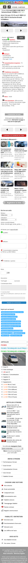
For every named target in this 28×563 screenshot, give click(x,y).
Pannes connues (9, 507)
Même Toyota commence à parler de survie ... (21, 190)
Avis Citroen (7, 473)
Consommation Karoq (7, 328)
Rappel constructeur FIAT (8, 314)
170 (10, 397)
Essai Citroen (7, 465)
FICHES (15, 7)
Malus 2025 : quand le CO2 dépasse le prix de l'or (20, 171)
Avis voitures (8, 485)
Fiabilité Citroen (8, 476)
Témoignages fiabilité (10, 503)
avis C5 (6, 372)
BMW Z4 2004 (5, 335)
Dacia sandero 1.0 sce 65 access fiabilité (12, 330)
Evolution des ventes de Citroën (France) (14, 441)
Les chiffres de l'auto (10, 530)
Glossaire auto (8, 527)
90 (9, 384)
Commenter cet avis (14, 114)
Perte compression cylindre (8, 319)
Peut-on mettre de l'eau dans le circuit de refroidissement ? (7, 172)
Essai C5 (5, 367)
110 (10, 387)
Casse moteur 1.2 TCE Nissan (9, 316)
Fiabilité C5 (6, 377)
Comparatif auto (9, 493)
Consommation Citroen (10, 469)
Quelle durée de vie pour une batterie (11, 321)
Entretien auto (8, 520)
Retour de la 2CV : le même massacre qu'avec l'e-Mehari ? (14, 406)
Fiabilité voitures (9, 500)
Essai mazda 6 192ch (16, 335)
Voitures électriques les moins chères (11, 323)
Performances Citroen (10, 462)
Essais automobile (9, 489)
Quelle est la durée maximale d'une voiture (12, 312)
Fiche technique (8, 369)
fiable (10, 59)
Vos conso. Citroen (9, 543)
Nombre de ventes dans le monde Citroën (14, 427)
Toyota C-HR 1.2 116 (7, 333)
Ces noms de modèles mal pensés (5, 190)
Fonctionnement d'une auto (12, 523)
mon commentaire (14, 302)
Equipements (7, 382)
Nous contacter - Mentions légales (14, 553)
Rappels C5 (6, 379)
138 (10, 394)
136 (10, 392)
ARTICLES (22, 7)
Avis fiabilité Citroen (10, 540)
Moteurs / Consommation (11, 374)
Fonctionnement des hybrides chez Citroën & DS (14, 431)
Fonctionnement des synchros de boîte (6, 150)
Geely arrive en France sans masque (21, 150)
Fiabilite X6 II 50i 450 (19, 333)
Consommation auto (10, 496)
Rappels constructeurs (11, 510)
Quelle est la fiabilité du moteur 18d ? (11, 326)
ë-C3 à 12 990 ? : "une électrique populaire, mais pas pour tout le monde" (13, 413)
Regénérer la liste (14, 203)
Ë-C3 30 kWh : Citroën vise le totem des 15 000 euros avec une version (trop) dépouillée (14, 421)
